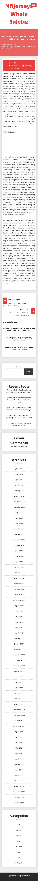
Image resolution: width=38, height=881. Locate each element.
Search (19, 367)
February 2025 (19, 534)
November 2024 (19, 540)
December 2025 (19, 501)
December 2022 (19, 649)
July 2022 (19, 677)
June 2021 (19, 742)
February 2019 (19, 781)
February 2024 (19, 573)
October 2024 (19, 545)
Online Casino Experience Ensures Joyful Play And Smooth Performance (19, 416)
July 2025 (19, 512)
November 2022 (19, 655)
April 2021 (19, 753)
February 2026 (19, 491)
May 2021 (19, 748)
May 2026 (19, 474)
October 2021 (19, 720)
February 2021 (19, 764)
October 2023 (19, 595)
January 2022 (19, 704)
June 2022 (19, 682)
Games (19, 835)
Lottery (19, 846)
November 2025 (19, 507)
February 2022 (19, 699)
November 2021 (19, 715)
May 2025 (19, 523)
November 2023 (19, 589)
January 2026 (19, 496)
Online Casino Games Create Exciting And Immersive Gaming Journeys (19, 408)
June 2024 (19, 551)
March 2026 (19, 485)
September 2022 (19, 666)
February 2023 (19, 638)
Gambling (19, 830)
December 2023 (19, 584)
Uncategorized (19, 863)
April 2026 (19, 480)
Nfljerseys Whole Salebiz (19, 13)
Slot (19, 857)
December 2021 (19, 710)
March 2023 (19, 633)
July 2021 (19, 737)
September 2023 (19, 600)
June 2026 (19, 469)
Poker (19, 852)
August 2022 (19, 671)
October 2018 (19, 803)
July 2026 (19, 463)
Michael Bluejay (14, 63)
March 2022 (19, 693)
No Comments (15, 68)
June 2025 (19, 518)
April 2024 (19, 562)
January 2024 (19, 578)
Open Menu (34, 5)
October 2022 (19, 660)
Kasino (19, 841)
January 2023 (19, 644)
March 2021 (19, 759)
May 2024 (19, 556)
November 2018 (19, 797)
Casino (19, 824)
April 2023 (19, 627)
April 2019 (19, 770)
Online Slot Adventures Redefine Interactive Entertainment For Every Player (19, 400)
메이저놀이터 (11, 235)
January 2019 (19, 786)
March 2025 (19, 529)
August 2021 (19, 731)
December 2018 (19, 792)
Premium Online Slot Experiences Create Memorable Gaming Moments (19, 391)
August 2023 (19, 605)
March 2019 (19, 775)
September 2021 (19, 726)
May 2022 (19, 688)
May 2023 (19, 622)
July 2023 (19, 611)
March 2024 (19, 567)
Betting (28, 66)
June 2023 (19, 616)
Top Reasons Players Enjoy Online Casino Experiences (19, 424)
